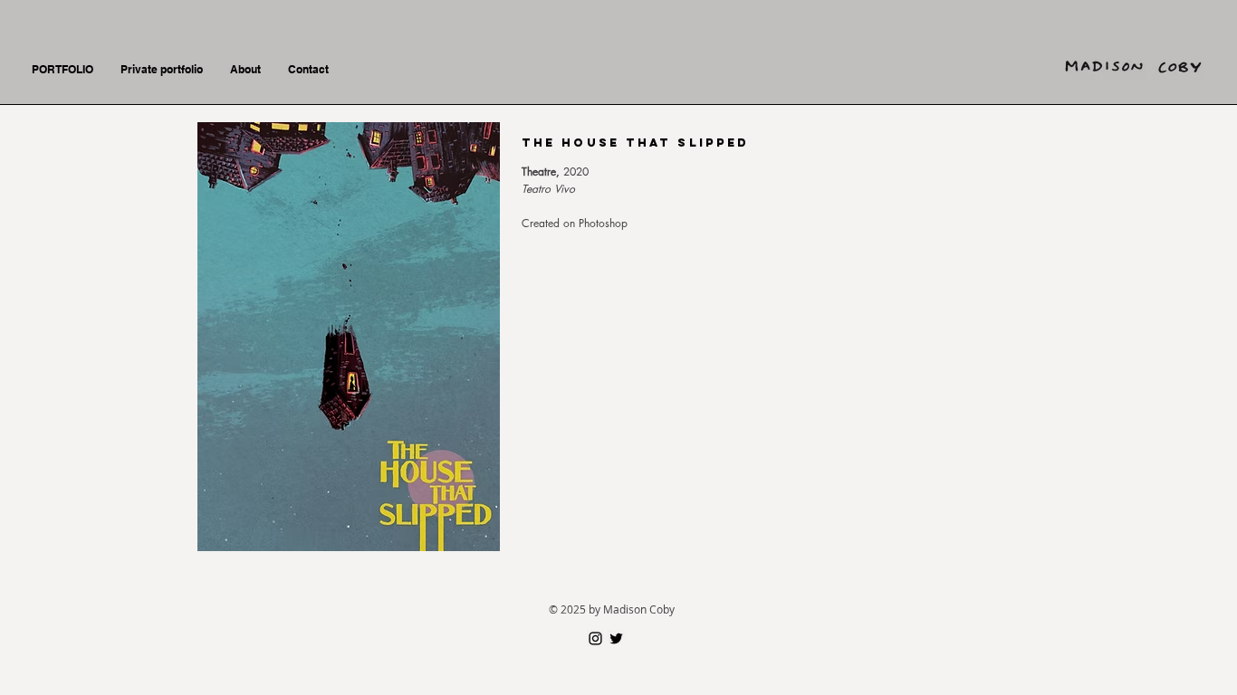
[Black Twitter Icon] (616, 638)
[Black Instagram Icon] (595, 638)
